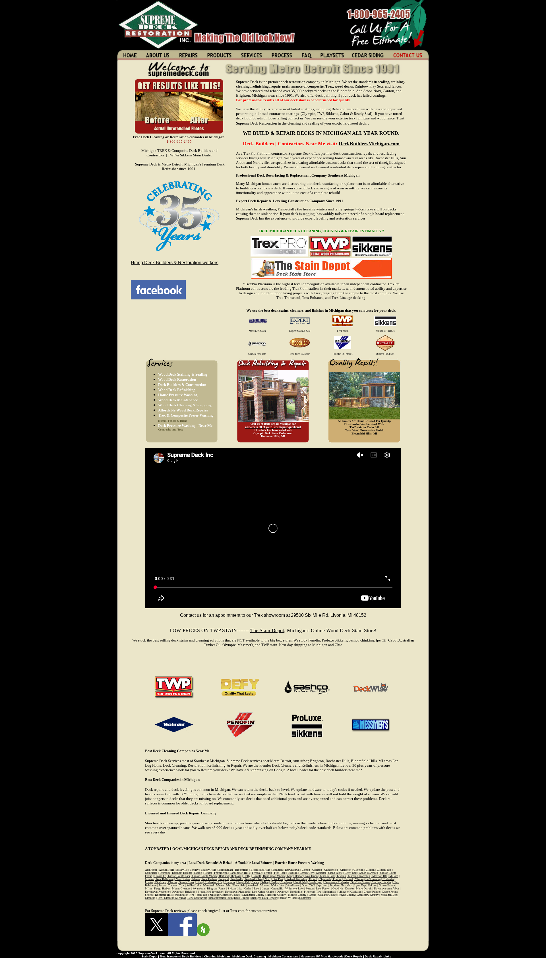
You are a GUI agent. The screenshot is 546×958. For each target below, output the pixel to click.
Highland (235, 876)
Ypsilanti (322, 885)
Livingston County (252, 894)
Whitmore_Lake (293, 888)
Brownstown (291, 869)
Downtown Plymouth (237, 891)
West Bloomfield (235, 885)
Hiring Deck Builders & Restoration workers (174, 262)
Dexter (208, 872)
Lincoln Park (327, 876)
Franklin (292, 872)
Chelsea (172, 882)
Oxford (312, 879)
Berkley (193, 869)
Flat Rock (279, 872)
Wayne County (346, 894)
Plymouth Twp (312, 891)
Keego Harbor (294, 876)
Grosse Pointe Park (178, 876)
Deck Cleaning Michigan (172, 897)
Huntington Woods (273, 876)
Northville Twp (253, 879)
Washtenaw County (368, 894)
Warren (219, 885)
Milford (393, 876)
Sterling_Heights (381, 882)
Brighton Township (340, 885)
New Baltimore (164, 879)
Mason (195, 879)
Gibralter (320, 872)
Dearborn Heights (181, 872)
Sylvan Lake (234, 888)
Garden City (306, 872)
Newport (223, 879)
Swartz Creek (186, 882)
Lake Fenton (322, 888)
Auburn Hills (166, 869)
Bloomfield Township (210, 891)
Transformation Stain (220, 897)
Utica (199, 882)
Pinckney (160, 882)
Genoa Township (368, 872)
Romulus (229, 882)
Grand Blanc (334, 872)
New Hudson (209, 879)
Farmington (220, 872)
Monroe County (296, 894)
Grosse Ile (160, 876)
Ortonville (276, 888)
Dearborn (164, 872)
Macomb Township (358, 876)
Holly (246, 876)
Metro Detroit (363, 888)
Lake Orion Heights (262, 891)
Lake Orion (311, 876)
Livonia (341, 876)
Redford (348, 879)
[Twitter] (156, 935)
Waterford (208, 885)
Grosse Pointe (386, 885)
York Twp (201, 894)
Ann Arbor (151, 869)
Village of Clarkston (349, 891)
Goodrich (337, 888)
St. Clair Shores (360, 882)
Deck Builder (241, 897)
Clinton (370, 869)
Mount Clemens (181, 888)
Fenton (267, 872)
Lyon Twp (359, 885)
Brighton (277, 869)
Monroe (149, 879)
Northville (236, 879)
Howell (256, 876)
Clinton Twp (383, 869)
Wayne (312, 894)
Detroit (197, 872)
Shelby (274, 882)
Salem (255, 882)
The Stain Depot (267, 630)
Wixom (264, 885)
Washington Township (367, 879)
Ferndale (256, 872)
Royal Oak (243, 882)
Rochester (388, 879)
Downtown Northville (289, 891)
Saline (264, 882)
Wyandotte (198, 888)
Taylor (162, 885)
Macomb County (276, 894)
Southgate (286, 882)
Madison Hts (379, 876)
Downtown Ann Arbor (386, 888)
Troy (181, 885)
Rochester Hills (213, 882)
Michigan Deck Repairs (264, 897)
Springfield (329, 891)
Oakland (372, 885)
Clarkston (345, 869)
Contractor (305, 897)
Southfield (300, 882)
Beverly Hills (208, 869)
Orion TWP (308, 885)
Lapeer (265, 888)
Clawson (358, 869)
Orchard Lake (251, 888)
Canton (305, 869)
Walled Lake (193, 885)
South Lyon (315, 882)
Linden (149, 882)
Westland (252, 885)
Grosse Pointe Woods (204, 876)
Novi (267, 879)
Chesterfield (330, 869)
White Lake (277, 885)
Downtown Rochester (336, 882)
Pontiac (337, 879)
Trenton (172, 885)
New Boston (182, 879)
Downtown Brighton (183, 891)
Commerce (151, 872)
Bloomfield (241, 869)
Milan (148, 888)
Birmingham (225, 869)
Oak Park (277, 879)
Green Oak (350, 872)
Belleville (181, 869)
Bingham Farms (216, 888)
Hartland (223, 876)
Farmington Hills (239, 872)
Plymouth (324, 879)
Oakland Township (296, 879)
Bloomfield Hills (260, 869)
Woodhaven (292, 885)
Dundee (349, 888)
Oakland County (327, 894)
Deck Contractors (197, 897)
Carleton (316, 869)
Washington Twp (184, 894)
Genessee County (230, 894)
